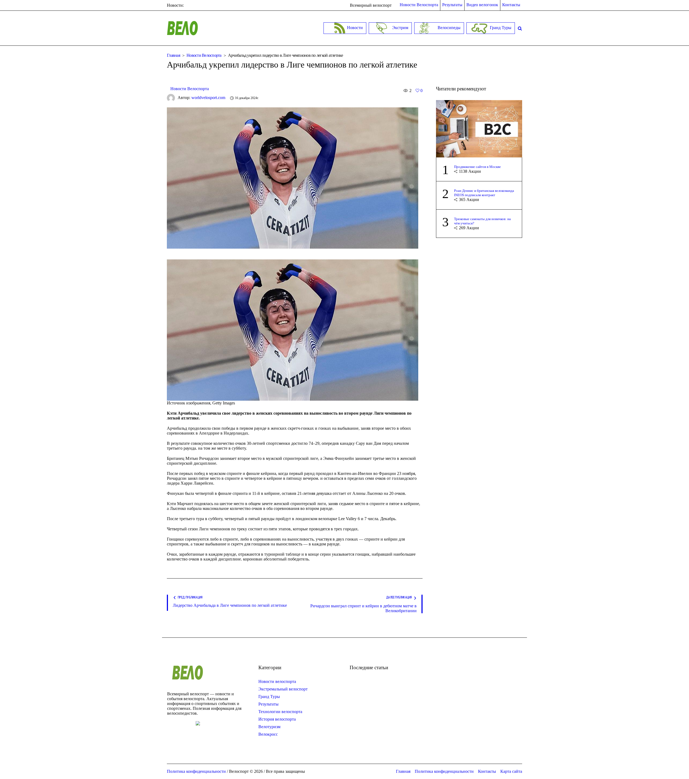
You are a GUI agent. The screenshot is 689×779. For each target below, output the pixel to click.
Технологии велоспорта (280, 711)
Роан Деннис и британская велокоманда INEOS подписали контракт (484, 193)
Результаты (268, 704)
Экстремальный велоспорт (283, 689)
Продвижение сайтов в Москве (477, 167)
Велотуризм (269, 726)
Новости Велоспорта (204, 55)
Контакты (487, 771)
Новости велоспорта (277, 681)
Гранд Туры (269, 696)
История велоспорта (277, 719)
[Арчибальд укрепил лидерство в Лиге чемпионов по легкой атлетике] (292, 177)
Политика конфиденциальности (444, 771)
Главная (173, 55)
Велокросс (268, 734)
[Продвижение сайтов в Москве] (479, 128)
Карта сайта (511, 771)
